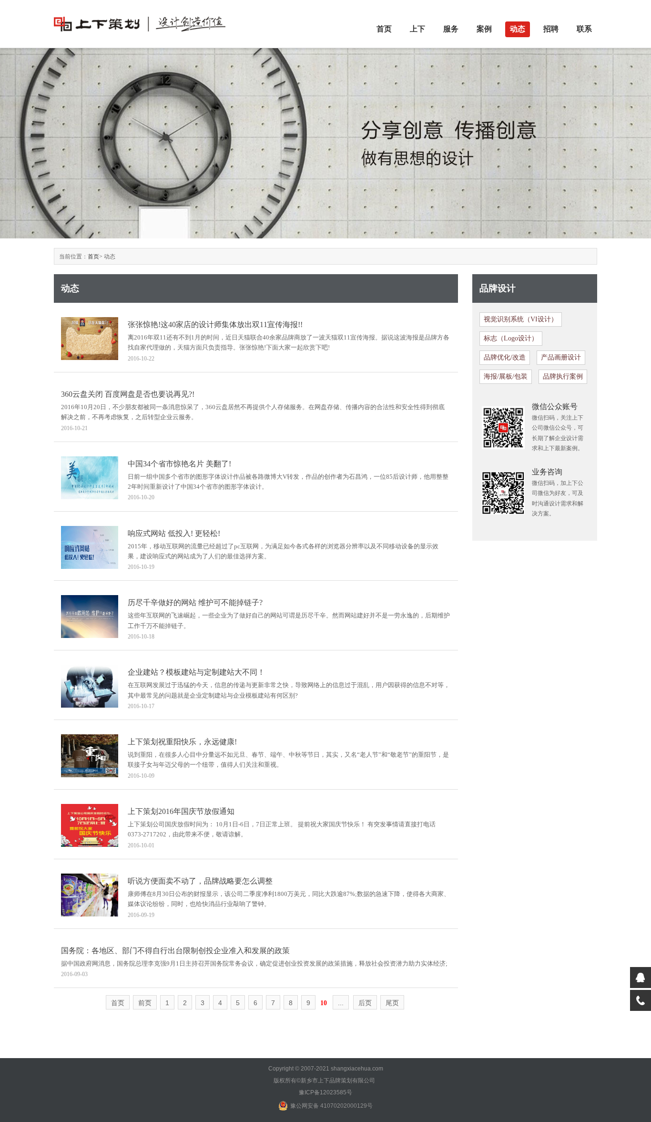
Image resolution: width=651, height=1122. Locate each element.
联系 (584, 29)
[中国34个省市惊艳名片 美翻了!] (89, 477)
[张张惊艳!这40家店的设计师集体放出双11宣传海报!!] (89, 337)
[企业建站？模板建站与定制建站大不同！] (89, 686)
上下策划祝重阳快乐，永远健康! (182, 742)
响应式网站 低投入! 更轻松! (174, 533)
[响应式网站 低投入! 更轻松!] (89, 546)
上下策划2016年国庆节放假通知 (181, 811)
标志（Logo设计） (511, 338)
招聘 (551, 29)
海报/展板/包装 (506, 376)
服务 (450, 29)
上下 (417, 29)
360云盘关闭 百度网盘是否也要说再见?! (127, 394)
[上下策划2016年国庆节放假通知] (89, 824)
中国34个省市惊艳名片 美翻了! (179, 464)
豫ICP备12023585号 (325, 1092)
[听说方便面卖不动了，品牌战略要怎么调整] (89, 894)
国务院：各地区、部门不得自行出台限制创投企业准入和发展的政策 (175, 951)
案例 (484, 29)
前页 (145, 1003)
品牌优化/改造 (505, 357)
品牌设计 (497, 288)
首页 (384, 29)
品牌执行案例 (563, 376)
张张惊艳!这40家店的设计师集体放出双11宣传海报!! (215, 324)
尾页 (392, 1003)
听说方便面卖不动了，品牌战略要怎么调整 (200, 881)
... (341, 1003)
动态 (517, 29)
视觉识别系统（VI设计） (521, 319)
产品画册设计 (561, 357)
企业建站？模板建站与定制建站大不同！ (196, 672)
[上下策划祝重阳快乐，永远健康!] (89, 755)
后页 (365, 1003)
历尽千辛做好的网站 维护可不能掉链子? (195, 602)
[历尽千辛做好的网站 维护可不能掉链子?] (89, 616)
